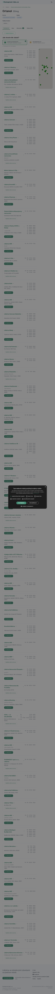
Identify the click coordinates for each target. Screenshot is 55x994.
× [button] (45, 486)
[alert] (27, 497)
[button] (27, 506)
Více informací (36, 493)
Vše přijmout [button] (21, 502)
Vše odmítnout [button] (33, 502)
